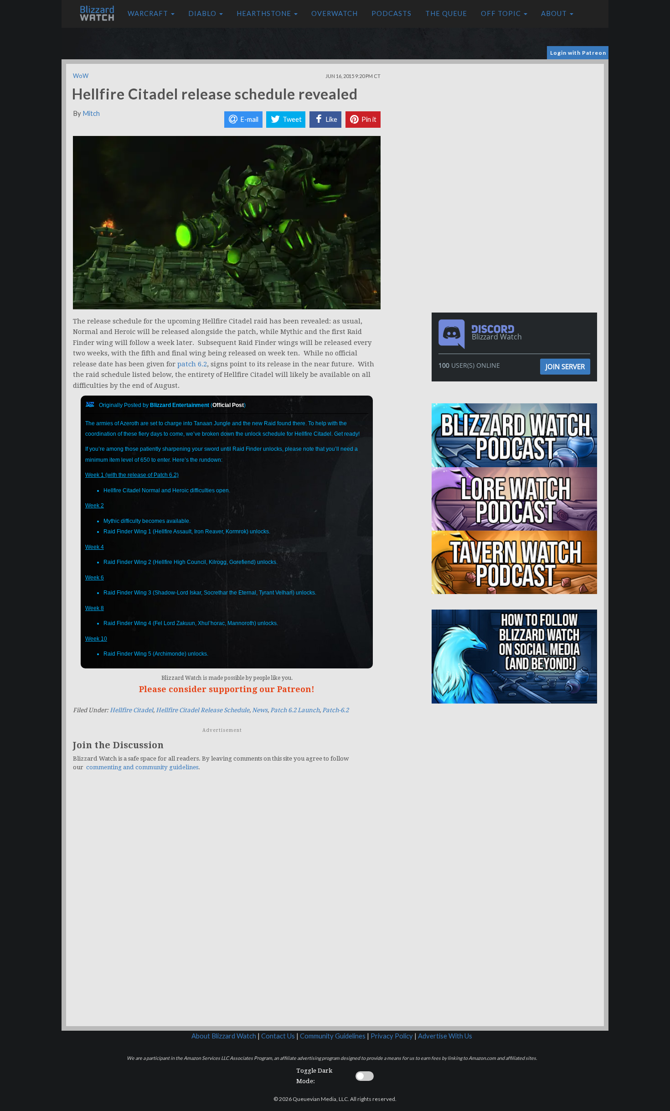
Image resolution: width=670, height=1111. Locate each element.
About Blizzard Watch (223, 1036)
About (555, 13)
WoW (80, 75)
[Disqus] (227, 904)
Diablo (203, 13)
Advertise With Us (445, 1036)
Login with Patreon (578, 52)
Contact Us (278, 1036)
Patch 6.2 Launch (295, 710)
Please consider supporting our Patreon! (226, 689)
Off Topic (502, 13)
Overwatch (334, 13)
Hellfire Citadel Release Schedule (202, 710)
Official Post (228, 405)
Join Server (565, 366)
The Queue (446, 13)
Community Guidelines (333, 1036)
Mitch (91, 113)
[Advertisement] (516, 128)
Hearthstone (265, 13)
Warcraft (149, 13)
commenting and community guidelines (142, 767)
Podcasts (391, 13)
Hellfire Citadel (131, 710)
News (260, 710)
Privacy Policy (392, 1036)
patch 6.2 (192, 364)
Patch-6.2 (335, 710)
